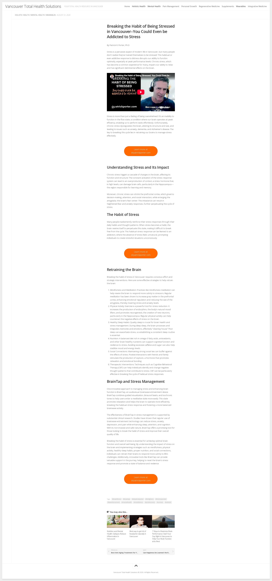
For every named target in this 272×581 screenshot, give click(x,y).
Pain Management (171, 6)
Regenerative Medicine (209, 6)
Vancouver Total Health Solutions (33, 6)
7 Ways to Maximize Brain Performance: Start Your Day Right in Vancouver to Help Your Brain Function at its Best (162, 536)
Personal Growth (189, 6)
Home (127, 6)
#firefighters (149, 499)
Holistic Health (138, 6)
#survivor (160, 502)
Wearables (241, 6)
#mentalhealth (127, 502)
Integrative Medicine (257, 6)
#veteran (168, 502)
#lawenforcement (114, 502)
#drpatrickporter (137, 499)
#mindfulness (138, 502)
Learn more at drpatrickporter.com (141, 151)
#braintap (126, 499)
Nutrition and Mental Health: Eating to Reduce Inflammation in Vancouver (116, 535)
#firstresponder (161, 499)
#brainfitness (116, 499)
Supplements (228, 6)
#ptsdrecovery (150, 502)
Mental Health (154, 6)
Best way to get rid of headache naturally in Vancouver (138, 534)
